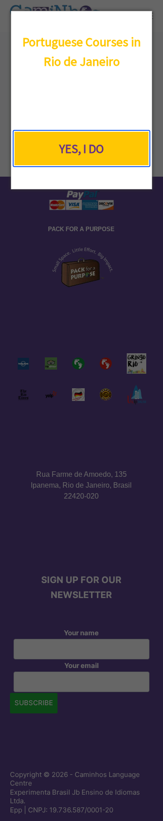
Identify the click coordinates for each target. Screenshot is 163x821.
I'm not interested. (81, 175)
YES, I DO (81, 148)
